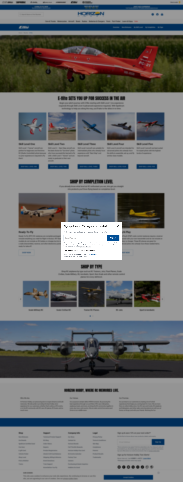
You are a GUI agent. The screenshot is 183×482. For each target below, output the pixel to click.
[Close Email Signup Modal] (118, 226)
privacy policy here (85, 246)
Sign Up (113, 238)
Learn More (93, 254)
